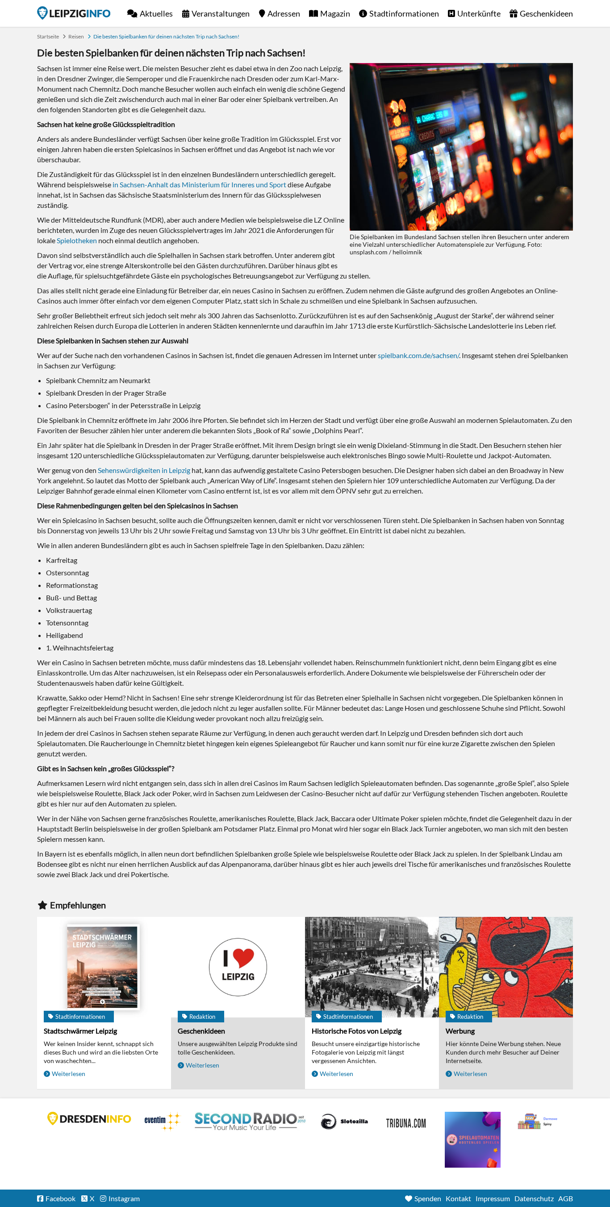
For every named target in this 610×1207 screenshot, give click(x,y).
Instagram (124, 1198)
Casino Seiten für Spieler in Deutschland (344, 1121)
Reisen (76, 36)
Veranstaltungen (221, 13)
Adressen (283, 13)
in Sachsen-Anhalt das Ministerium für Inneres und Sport (199, 184)
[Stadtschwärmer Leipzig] (104, 967)
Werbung (460, 1030)
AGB (565, 1198)
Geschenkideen (546, 13)
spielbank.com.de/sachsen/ (418, 355)
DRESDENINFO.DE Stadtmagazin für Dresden (89, 1118)
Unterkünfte (479, 13)
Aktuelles (156, 13)
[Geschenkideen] (238, 967)
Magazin (335, 13)
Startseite (73, 13)
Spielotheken (77, 240)
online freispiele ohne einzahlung (473, 1140)
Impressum (493, 1198)
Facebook (60, 1198)
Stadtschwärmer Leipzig (80, 1030)
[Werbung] (506, 967)
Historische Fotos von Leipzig (356, 1030)
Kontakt (458, 1198)
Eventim (163, 1121)
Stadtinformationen (404, 13)
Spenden (427, 1198)
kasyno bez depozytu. (538, 1121)
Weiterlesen (68, 1073)
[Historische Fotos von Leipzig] (372, 967)
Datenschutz (534, 1198)
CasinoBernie (406, 1121)
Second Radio (250, 1121)
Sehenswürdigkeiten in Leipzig (144, 470)
